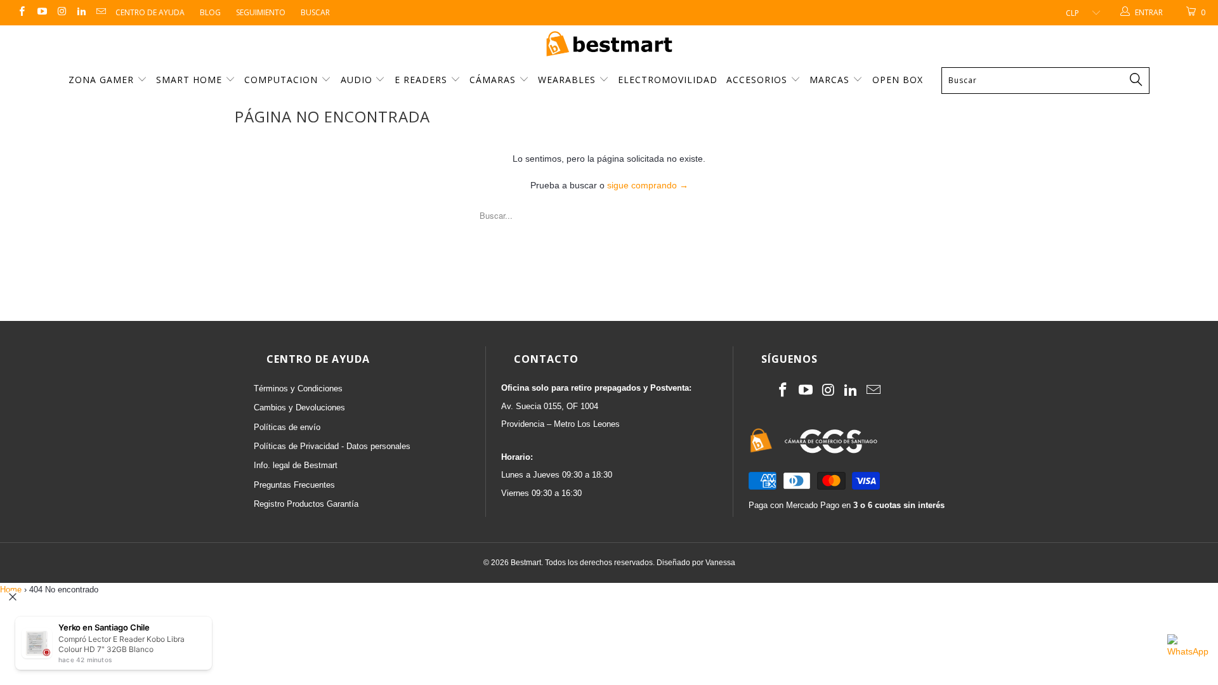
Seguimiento (260, 12)
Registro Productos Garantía (306, 504)
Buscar (315, 12)
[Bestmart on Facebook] (21, 12)
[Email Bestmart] (100, 12)
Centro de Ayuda (150, 12)
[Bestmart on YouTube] (41, 12)
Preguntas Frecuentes (294, 485)
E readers (422, 80)
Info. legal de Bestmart (295, 465)
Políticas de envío (287, 427)
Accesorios (758, 80)
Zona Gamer (103, 80)
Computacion (282, 80)
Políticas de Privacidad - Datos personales (332, 446)
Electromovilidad (667, 80)
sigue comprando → (647, 185)
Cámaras (494, 80)
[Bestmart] (609, 44)
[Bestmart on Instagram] (61, 12)
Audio (358, 80)
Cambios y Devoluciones (299, 407)
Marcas (829, 80)
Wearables (568, 80)
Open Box (897, 80)
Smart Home (190, 80)
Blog (210, 12)
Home (11, 589)
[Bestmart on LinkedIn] (80, 12)
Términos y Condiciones (298, 388)
